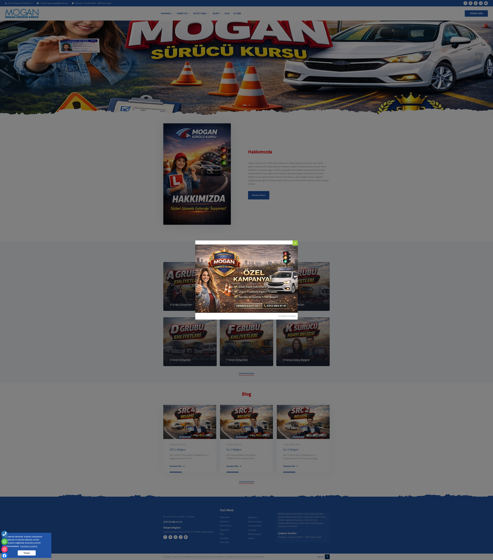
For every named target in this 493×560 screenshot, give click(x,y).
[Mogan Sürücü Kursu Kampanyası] (246, 278)
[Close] (295, 243)
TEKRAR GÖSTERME (288, 316)
